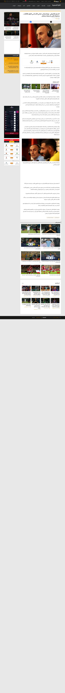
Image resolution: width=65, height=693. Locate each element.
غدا (6, 141)
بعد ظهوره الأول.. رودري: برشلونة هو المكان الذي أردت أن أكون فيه (55, 293)
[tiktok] (17, 1)
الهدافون (28, 5)
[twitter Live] (11, 1)
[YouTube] (15, 1)
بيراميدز (37, 62)
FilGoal (57, 18)
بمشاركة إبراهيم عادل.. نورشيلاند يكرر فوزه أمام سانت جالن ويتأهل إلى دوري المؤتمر (8, 28)
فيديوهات (37, 1)
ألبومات (14, 5)
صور (34, 1)
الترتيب (38, 5)
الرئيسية (48, 5)
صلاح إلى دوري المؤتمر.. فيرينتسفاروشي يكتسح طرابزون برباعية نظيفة (55, 305)
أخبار (45, 1)
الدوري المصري (24, 1)
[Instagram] (13, 1)
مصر (49, 1)
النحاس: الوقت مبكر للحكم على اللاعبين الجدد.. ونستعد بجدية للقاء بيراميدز (36, 306)
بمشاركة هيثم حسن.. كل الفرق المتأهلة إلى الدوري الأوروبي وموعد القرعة (46, 293)
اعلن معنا (33, 317)
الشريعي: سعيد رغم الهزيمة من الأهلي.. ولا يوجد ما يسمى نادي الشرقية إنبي (11, 71)
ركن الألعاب (29, 1)
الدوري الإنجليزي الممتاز (16, 160)
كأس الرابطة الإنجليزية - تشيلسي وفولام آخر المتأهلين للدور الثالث (36, 293)
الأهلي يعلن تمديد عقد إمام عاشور (11, 63)
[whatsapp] (19, 1)
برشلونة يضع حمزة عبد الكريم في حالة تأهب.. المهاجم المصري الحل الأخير (11, 67)
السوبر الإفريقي (57, 217)
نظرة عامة (43, 5)
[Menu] (60, 1)
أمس (17, 141)
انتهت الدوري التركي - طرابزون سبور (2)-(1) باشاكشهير (11, 59)
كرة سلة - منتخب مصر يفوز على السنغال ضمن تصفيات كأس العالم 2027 (45, 305)
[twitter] (9, 1)
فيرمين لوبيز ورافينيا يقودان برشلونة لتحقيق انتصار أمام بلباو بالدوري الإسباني (26, 293)
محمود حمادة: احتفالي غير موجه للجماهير (27, 305)
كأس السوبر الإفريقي (32, 62)
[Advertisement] (50, 175)
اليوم (11, 141)
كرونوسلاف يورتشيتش (50, 217)
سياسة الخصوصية (38, 317)
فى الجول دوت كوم (56, 317)
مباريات (42, 1)
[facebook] (7, 1)
